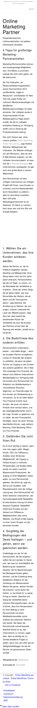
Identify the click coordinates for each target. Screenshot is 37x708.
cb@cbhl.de (21, 3)
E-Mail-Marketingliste (19, 163)
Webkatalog (23, 659)
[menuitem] (31, 9)
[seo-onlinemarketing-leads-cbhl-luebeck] (15, 9)
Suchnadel (20, 664)
